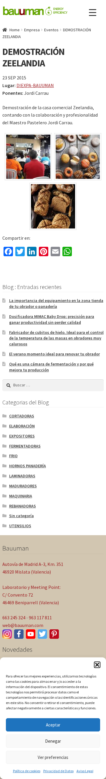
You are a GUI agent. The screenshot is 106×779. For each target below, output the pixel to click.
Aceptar (53, 725)
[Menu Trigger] (93, 12)
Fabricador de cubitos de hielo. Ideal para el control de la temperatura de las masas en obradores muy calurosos (56, 338)
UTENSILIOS (20, 525)
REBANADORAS (22, 506)
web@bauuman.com (22, 625)
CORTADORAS (21, 416)
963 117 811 (40, 617)
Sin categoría (21, 515)
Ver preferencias (53, 757)
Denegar (53, 741)
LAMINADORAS (22, 475)
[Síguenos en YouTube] (30, 634)
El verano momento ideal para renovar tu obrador (54, 354)
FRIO (13, 455)
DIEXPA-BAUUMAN (35, 85)
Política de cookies (26, 771)
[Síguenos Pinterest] (54, 634)
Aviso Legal (85, 771)
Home (14, 29)
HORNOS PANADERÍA (27, 465)
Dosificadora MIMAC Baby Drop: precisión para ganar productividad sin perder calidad (51, 319)
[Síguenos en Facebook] (19, 634)
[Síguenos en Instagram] (7, 634)
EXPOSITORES (22, 436)
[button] (97, 665)
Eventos (51, 29)
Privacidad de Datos (58, 771)
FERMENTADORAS (25, 446)
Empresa (32, 29)
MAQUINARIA (20, 496)
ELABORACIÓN (22, 426)
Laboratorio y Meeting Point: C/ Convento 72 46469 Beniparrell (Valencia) (31, 594)
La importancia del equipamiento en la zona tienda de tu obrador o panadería (56, 303)
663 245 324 (13, 617)
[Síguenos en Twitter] (42, 634)
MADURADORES (23, 486)
